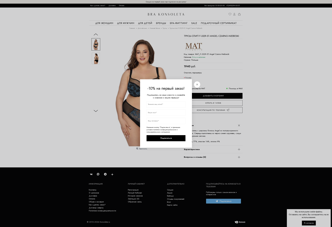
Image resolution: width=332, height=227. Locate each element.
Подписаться (166, 138)
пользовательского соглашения (158, 132)
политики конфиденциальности (164, 130)
